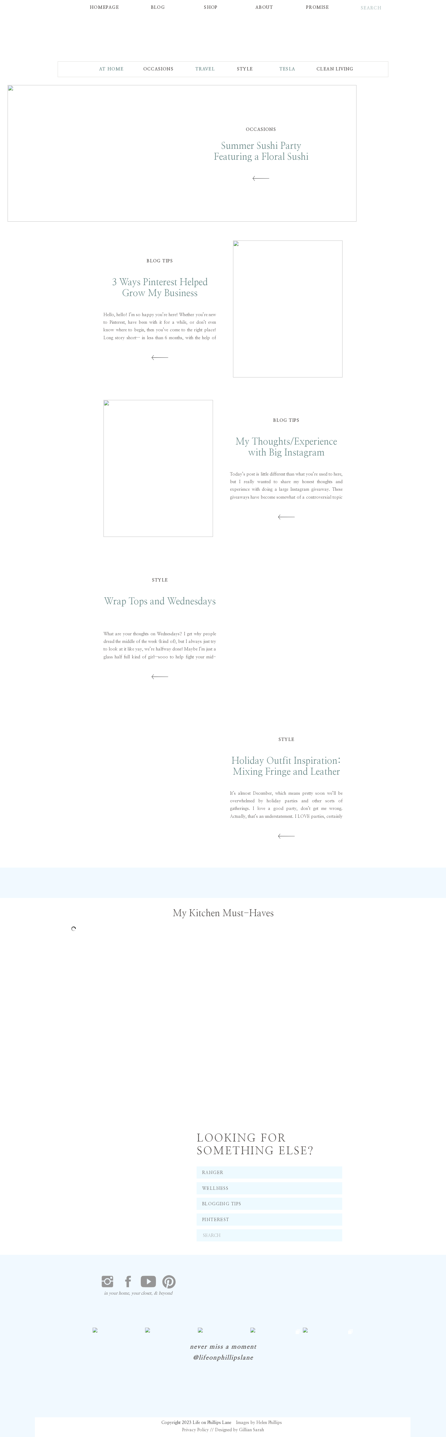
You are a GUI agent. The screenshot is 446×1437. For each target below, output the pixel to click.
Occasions (261, 130)
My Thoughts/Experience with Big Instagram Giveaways (286, 452)
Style (160, 580)
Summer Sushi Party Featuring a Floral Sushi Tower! (261, 157)
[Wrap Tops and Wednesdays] (288, 628)
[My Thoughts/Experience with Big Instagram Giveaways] (158, 468)
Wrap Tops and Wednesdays (160, 601)
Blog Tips (160, 261)
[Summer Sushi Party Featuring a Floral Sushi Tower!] (260, 178)
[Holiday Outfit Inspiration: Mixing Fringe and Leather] (158, 787)
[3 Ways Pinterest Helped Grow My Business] (288, 309)
